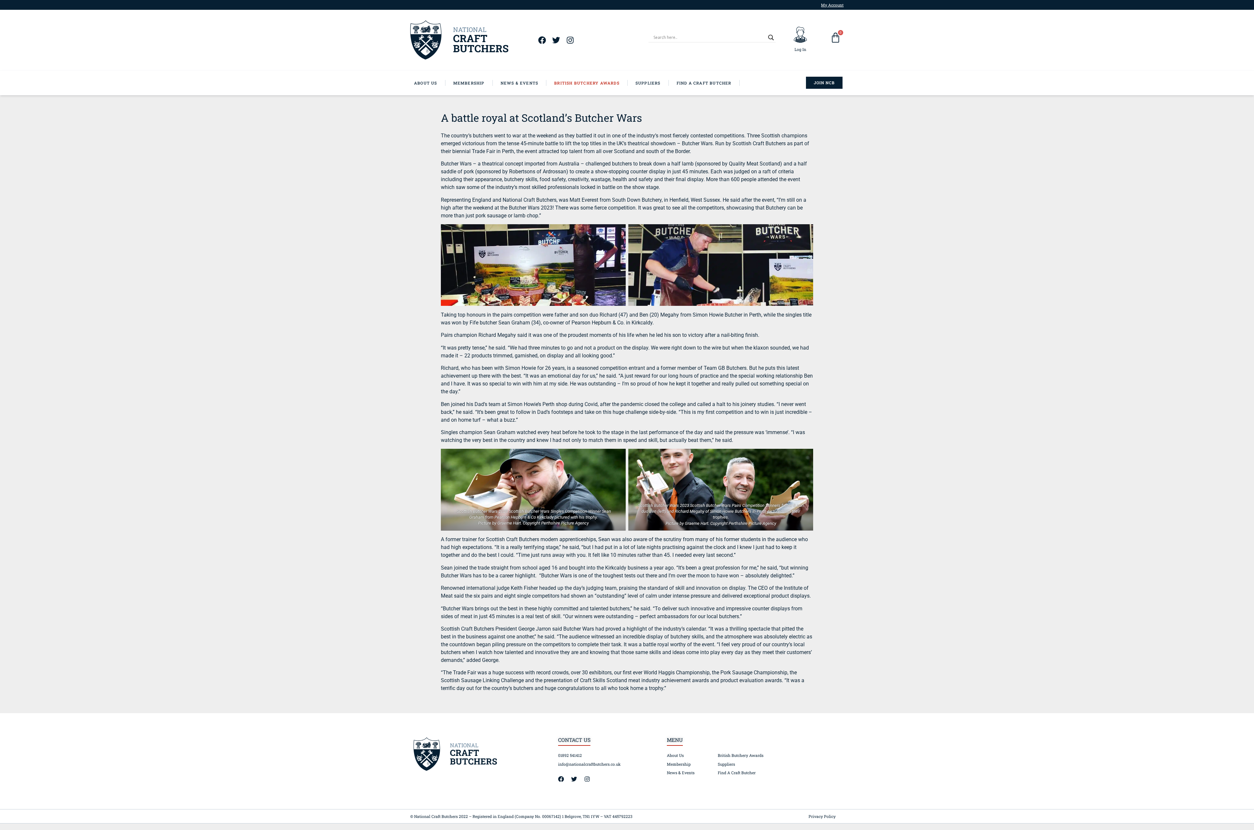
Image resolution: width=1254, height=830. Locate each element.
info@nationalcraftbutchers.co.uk (589, 764)
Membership (679, 764)
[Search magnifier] (771, 37)
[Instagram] (570, 40)
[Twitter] (556, 40)
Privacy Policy (822, 816)
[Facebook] (542, 40)
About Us (675, 755)
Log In (800, 49)
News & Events (681, 772)
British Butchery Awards (741, 755)
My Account (832, 5)
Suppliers (726, 764)
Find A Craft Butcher (737, 772)
